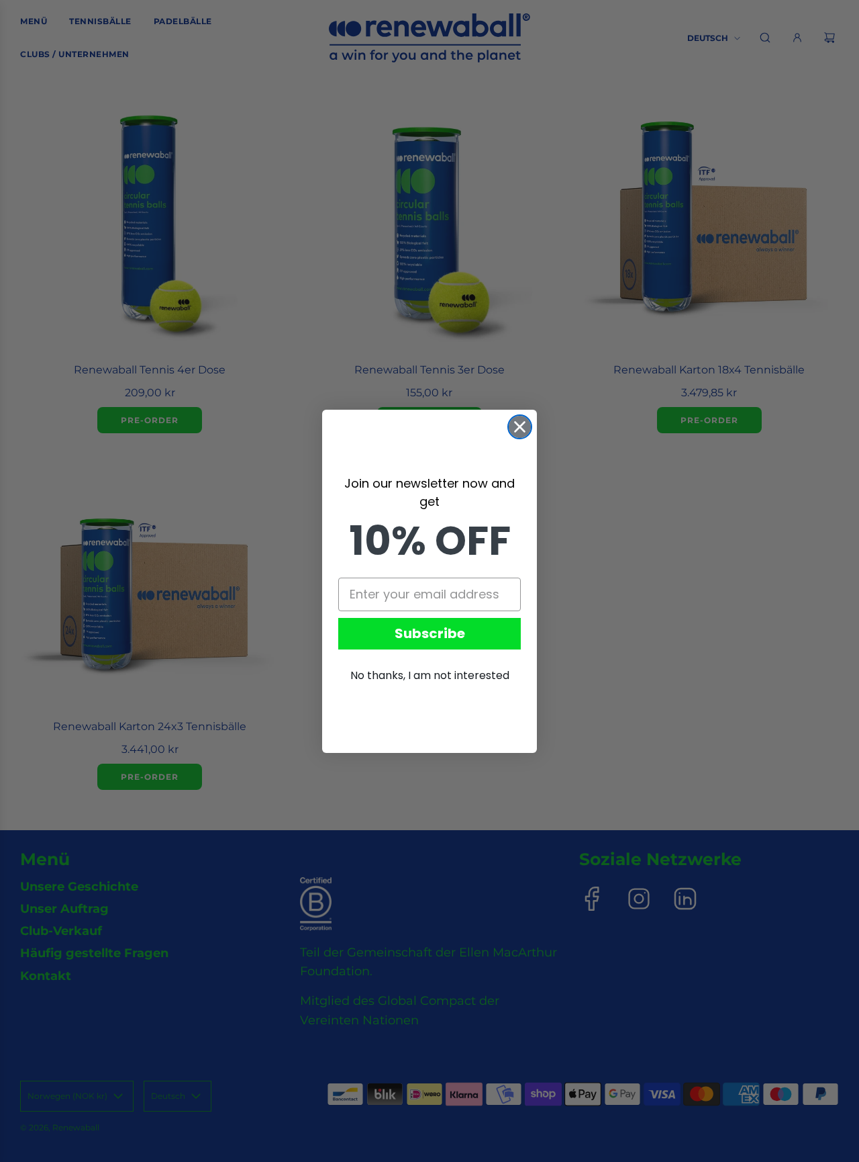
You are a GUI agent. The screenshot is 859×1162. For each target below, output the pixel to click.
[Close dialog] (520, 427)
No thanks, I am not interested (429, 675)
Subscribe (430, 633)
